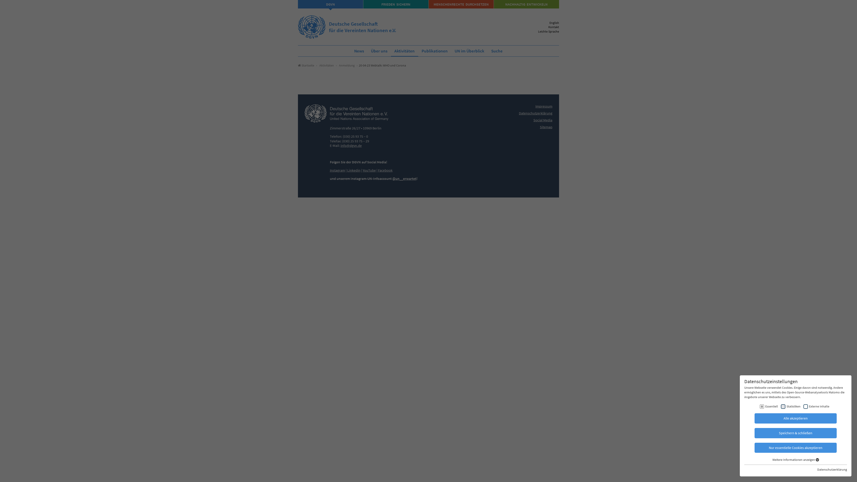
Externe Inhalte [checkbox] (819, 406)
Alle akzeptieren (796, 418)
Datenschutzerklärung (832, 469)
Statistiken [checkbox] (793, 406)
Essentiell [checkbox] (771, 406)
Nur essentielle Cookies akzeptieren (795, 447)
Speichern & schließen (795, 433)
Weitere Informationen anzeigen (794, 460)
